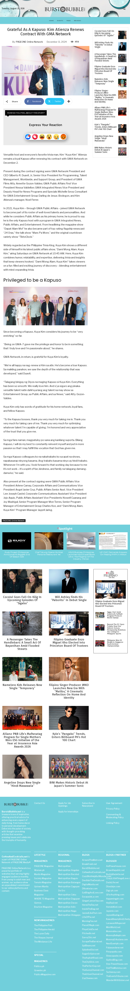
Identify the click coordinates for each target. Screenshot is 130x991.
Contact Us (39, 803)
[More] (68, 101)
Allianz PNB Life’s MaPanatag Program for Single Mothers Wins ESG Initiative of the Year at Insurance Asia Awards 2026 (105, 113)
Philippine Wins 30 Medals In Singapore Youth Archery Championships (115, 643)
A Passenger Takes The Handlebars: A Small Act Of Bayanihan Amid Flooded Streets (105, 57)
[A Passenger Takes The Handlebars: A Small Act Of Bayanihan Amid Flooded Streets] (122, 58)
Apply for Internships (68, 811)
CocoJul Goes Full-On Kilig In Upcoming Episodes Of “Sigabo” (104, 33)
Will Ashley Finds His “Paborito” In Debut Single (104, 44)
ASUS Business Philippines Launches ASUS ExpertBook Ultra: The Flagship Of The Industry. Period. (81, 555)
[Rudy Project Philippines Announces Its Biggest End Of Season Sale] (16, 541)
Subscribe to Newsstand (88, 804)
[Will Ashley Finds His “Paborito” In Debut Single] (122, 46)
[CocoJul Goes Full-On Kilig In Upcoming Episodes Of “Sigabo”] (122, 35)
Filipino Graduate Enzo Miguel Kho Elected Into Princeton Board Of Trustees (105, 70)
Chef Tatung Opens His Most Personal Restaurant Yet (49, 553)
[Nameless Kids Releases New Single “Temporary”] (122, 83)
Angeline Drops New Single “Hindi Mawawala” (104, 138)
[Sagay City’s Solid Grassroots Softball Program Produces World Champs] (99, 615)
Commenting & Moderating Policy (115, 816)
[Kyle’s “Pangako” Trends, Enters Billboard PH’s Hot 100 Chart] (122, 128)
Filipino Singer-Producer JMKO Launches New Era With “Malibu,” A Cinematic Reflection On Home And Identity (105, 96)
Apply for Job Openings (64, 804)
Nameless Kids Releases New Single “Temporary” (104, 81)
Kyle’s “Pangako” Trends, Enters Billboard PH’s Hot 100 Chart (105, 126)
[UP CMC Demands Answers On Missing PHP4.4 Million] (113, 541)
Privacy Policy (113, 808)
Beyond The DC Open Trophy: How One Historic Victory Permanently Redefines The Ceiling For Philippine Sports (116, 629)
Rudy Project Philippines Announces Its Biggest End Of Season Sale (17, 554)
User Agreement (114, 803)
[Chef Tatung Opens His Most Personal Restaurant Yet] (49, 541)
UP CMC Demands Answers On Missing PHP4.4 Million (113, 553)
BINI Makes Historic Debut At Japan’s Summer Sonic (103, 150)
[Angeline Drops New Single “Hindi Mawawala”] (122, 140)
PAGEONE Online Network (29, 41)
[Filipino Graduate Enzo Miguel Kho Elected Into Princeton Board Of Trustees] (122, 70)
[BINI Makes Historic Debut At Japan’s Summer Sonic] (122, 151)
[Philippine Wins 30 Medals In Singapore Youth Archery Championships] (99, 643)
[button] (124, 8)
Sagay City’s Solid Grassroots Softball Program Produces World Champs (114, 615)
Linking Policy (112, 823)
